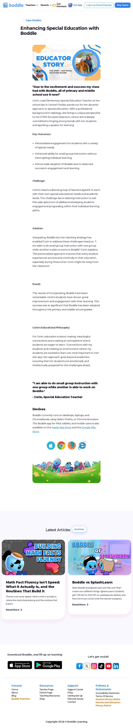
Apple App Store (61, 427)
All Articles (79, 529)
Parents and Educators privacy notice (108, 704)
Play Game (122, 5)
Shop (42, 699)
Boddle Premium (20, 699)
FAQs (70, 692)
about (14, 692)
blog (13, 695)
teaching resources (49, 695)
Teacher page (46, 689)
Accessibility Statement (107, 693)
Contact (72, 702)
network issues (75, 699)
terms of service (104, 696)
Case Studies (33, 20)
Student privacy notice (108, 699)
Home (14, 689)
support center (75, 689)
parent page (45, 692)
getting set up (75, 695)
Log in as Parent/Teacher (99, 5)
